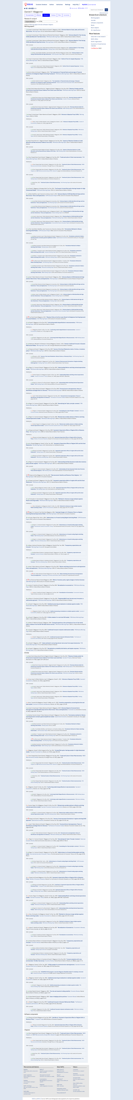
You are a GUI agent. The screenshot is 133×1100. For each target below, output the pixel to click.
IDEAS (33, 1098)
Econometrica (71, 709)
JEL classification (95, 30)
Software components (97, 22)
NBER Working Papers (68, 108)
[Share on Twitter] (28, 8)
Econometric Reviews (78, 592)
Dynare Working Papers (57, 212)
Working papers (95, 18)
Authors (51, 4)
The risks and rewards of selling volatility (60, 991)
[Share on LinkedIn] (32, 8)
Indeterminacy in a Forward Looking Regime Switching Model (62, 517)
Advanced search (104, 13)
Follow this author (74, 8)
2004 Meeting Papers (31, 581)
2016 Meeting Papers (52, 207)
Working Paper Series (42, 345)
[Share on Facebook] (29, 8)
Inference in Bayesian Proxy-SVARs (70, 114)
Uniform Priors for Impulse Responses (70, 59)
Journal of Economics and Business (41, 704)
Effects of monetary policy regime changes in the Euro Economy (68, 579)
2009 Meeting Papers (77, 356)
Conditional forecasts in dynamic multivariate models (60, 629)
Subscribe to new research (98, 36)
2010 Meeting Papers (47, 262)
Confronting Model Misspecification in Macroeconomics (62, 337)
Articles (40, 24)
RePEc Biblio (94, 39)
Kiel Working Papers (38, 445)
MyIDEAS (89, 4)
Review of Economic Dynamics (41, 438)
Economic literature (41, 4)
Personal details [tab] (30, 15)
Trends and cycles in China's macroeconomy (71, 157)
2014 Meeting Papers (52, 202)
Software (45, 24)
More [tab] (59, 15)
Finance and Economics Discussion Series (66, 82)
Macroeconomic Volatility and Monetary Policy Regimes (65, 475)
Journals (93, 20)
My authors (82, 8)
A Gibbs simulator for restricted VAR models (58, 617)
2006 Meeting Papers (51, 513)
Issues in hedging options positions (58, 996)
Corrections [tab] (66, 15)
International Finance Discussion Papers (60, 223)
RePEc (38, 1098)
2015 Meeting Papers (65, 182)
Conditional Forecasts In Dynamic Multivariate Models (62, 637)
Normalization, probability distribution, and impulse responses (63, 648)
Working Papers (37, 31)
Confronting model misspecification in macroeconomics (61, 322)
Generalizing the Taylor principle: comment (69, 403)
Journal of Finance (67, 99)
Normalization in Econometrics (66, 592)
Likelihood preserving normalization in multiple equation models (64, 611)
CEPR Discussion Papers (57, 54)
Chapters (50, 24)
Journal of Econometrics (48, 507)
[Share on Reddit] (31, 8)
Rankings (67, 4)
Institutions (59, 4)
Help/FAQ (75, 4)
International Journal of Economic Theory (43, 526)
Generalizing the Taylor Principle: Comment (69, 410)
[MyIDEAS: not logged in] (86, 8)
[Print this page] (35, 8)
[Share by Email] (34, 8)
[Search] (106, 9)
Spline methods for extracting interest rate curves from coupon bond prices (61, 643)
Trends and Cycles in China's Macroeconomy (71, 164)
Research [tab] (46, 15)
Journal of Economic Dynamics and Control (54, 425)
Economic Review (39, 554)
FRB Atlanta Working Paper (53, 36)
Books (92, 25)
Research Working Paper (50, 252)
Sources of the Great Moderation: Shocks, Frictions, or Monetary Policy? (56, 356)
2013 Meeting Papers (42, 318)
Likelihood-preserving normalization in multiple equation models (63, 604)
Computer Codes (42, 886)
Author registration (96, 41)
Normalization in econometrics (65, 585)
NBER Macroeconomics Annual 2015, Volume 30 (46, 171)
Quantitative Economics (62, 237)
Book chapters (95, 27)
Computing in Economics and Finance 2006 (51, 575)
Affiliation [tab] (38, 15)
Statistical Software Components (40, 973)
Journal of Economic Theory (41, 376)
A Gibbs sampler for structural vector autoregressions (61, 964)
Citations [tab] (53, 15)
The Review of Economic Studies (57, 397)
